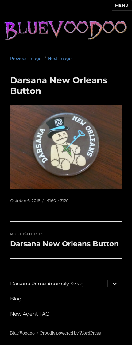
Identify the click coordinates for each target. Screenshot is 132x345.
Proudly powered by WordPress (70, 333)
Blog (15, 299)
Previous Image (25, 58)
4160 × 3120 (58, 200)
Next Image (60, 58)
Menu (122, 5)
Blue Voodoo (22, 333)
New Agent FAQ (29, 314)
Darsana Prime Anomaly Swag (47, 284)
